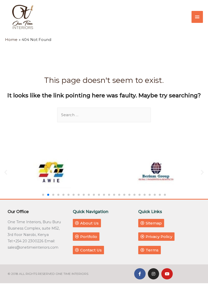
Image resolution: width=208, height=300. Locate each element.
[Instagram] (153, 274)
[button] (43, 195)
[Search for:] (104, 114)
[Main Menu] (197, 17)
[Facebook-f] (140, 274)
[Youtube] (167, 274)
